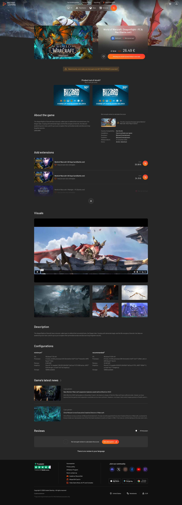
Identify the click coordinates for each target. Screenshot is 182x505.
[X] (118, 469)
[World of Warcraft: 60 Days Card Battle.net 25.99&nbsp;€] (43, 163)
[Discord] (112, 469)
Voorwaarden (71, 463)
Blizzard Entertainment (123, 135)
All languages (144, 431)
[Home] (9, 4)
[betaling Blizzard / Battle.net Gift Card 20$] (110, 95)
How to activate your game (124, 133)
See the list (119, 131)
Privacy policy (71, 466)
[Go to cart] (170, 3)
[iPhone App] (115, 481)
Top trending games (73, 2)
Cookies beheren (39, 493)
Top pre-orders (86, 2)
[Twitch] (145, 469)
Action (118, 142)
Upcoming (97, 2)
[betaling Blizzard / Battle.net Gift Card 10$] (72, 95)
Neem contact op (72, 473)
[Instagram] (125, 469)
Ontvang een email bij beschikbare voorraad (126, 56)
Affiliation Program (72, 470)
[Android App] (128, 481)
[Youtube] (138, 469)
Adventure (124, 142)
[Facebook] (132, 469)
